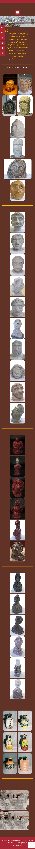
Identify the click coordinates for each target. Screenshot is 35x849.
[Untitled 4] (25, 742)
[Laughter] (17, 529)
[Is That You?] (17, 508)
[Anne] (17, 264)
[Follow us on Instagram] (2, 37)
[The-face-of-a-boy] (17, 126)
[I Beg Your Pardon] (17, 583)
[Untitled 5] (10, 742)
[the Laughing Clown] (17, 466)
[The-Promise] (17, 147)
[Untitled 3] (10, 763)
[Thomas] (17, 190)
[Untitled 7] (10, 720)
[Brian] (10, 84)
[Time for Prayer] (17, 689)
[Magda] (9, 105)
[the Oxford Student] (17, 349)
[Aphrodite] (17, 625)
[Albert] (17, 222)
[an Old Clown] (17, 285)
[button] (17, 12)
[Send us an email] (2, 27)
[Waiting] (17, 445)
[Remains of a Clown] (17, 328)
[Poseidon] (25, 105)
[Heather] (25, 84)
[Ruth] (17, 307)
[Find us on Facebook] (2, 32)
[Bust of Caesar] (17, 551)
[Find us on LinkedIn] (2, 48)
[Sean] (17, 370)
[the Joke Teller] (17, 413)
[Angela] (17, 243)
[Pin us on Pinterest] (2, 43)
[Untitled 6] (25, 720)
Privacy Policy (17, 845)
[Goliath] (17, 604)
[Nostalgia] (17, 646)
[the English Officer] (17, 487)
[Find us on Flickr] (2, 53)
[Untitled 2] (25, 763)
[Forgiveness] (17, 667)
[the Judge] (17, 391)
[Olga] (17, 169)
